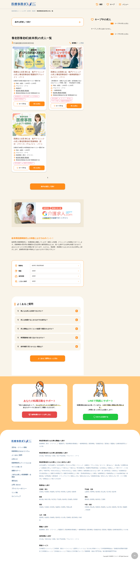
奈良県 (52, 507)
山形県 (69, 491)
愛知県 (87, 499)
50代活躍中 (51, 465)
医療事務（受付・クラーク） (48, 443)
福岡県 (41, 517)
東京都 (41, 499)
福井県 (114, 491)
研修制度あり (111, 473)
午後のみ (72, 468)
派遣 (53, 455)
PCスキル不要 (70, 465)
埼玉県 (54, 499)
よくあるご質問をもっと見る (47, 358)
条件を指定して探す (47, 186)
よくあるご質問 (17, 455)
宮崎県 (69, 517)
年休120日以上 (66, 470)
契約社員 (48, 455)
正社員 (41, 455)
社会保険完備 (120, 473)
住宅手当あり (56, 468)
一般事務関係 (83, 443)
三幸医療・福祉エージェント (62, 548)
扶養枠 (80, 470)
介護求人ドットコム (79, 548)
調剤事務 (91, 443)
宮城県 (47, 491)
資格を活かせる (84, 476)
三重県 (103, 499)
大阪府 (41, 507)
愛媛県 (125, 507)
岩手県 (58, 491)
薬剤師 (107, 443)
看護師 (112, 443)
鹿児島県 (75, 517)
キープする (22, 104)
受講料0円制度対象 (92, 468)
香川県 (120, 507)
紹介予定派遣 (61, 455)
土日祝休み (103, 468)
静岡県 (92, 499)
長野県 (92, 491)
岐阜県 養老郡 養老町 (22, 90)
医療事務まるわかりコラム (21, 451)
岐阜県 (29, 11)
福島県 (74, 491)
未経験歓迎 (122, 470)
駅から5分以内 (56, 478)
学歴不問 (46, 470)
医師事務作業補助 (71, 443)
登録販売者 (99, 443)
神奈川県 (47, 499)
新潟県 (98, 491)
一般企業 (116, 465)
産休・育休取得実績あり (84, 473)
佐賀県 (47, 517)
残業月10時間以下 (56, 473)
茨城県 (70, 499)
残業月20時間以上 (69, 473)
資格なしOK (74, 476)
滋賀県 (58, 507)
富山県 (103, 491)
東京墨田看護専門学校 (109, 551)
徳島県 (114, 507)
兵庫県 (63, 507)
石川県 (109, 491)
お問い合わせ (16, 484)
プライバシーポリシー (19, 488)
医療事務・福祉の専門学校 (93, 551)
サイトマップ (16, 496)
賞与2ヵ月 (104, 476)
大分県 (63, 517)
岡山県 (92, 507)
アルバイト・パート (73, 455)
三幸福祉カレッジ (59, 551)
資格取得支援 (95, 476)
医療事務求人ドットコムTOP (19, 11)
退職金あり (46, 478)
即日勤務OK (80, 468)
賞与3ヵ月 (112, 476)
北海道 (41, 491)
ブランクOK (94, 465)
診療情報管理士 (121, 443)
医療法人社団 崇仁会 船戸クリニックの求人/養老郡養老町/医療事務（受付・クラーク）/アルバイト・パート (29, 141)
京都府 (47, 507)
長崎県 (52, 517)
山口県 (109, 507)
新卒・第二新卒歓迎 (104, 470)
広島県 (87, 507)
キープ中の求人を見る (121, 23)
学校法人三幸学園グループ (74, 551)
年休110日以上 (55, 470)
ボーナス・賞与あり (106, 465)
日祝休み (114, 470)
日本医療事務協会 (106, 548)
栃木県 (64, 499)
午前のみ (65, 468)
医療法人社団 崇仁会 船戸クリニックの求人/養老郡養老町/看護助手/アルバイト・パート (29, 74)
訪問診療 (48, 476)
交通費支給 (124, 465)
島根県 (103, 507)
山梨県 (87, 491)
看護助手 (61, 443)
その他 (41, 446)
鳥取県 (98, 507)
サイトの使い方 (17, 467)
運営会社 (15, 481)
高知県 (88, 510)
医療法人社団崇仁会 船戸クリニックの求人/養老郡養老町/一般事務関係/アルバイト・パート (66, 74)
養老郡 (33, 11)
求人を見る (36, 104)
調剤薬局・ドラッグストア (60, 476)
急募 (74, 470)
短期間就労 (101, 473)
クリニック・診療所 (82, 465)
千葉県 (59, 499)
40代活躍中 (42, 465)
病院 (94, 473)
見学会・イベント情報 (19, 447)
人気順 (81, 43)
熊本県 (58, 517)
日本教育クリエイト (45, 548)
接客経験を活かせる (90, 470)
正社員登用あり (44, 473)
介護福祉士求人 (46, 468)
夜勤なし (111, 468)
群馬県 (75, 499)
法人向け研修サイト (93, 548)
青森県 (52, 491)
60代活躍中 (60, 465)
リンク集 (15, 492)
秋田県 (63, 491)
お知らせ (15, 459)
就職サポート (16, 470)
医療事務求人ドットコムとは (21, 463)
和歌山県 (69, 507)
